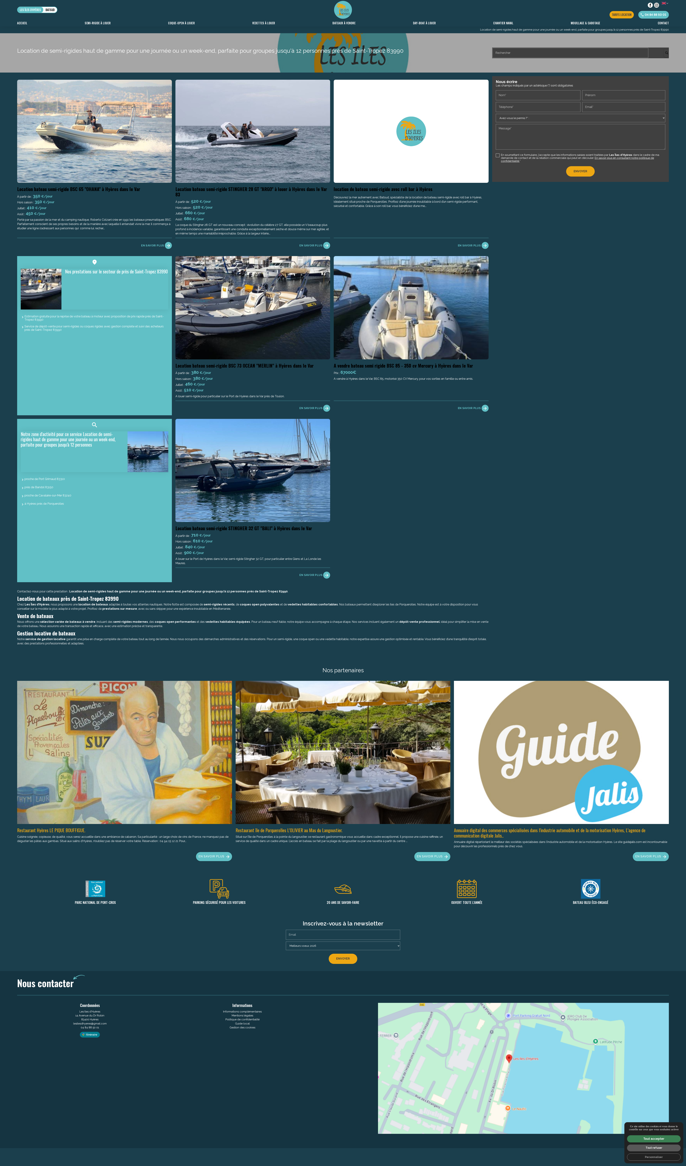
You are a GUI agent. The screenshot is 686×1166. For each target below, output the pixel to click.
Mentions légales (242, 1015)
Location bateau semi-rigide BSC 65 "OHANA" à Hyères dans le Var (78, 188)
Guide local (242, 1023)
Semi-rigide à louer (98, 23)
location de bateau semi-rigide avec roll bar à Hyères (383, 188)
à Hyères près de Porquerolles (44, 503)
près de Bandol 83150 (38, 487)
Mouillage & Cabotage (585, 23)
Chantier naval (503, 23)
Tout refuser (654, 1147)
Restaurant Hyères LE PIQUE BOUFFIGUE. (51, 830)
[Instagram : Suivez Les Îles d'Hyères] (656, 5)
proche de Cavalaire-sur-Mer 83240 (47, 495)
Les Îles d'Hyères (30, 10)
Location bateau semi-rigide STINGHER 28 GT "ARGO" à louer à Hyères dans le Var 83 (251, 191)
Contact (663, 23)
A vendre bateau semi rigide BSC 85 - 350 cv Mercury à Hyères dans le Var (403, 365)
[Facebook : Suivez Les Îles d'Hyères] (650, 5)
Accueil (22, 23)
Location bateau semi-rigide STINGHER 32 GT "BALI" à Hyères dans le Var (243, 528)
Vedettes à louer (263, 23)
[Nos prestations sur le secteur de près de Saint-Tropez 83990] (41, 289)
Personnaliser (654, 1156)
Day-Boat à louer (424, 23)
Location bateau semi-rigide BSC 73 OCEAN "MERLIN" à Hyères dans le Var (244, 365)
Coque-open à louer (181, 23)
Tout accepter (653, 1138)
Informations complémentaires (242, 1011)
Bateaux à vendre (344, 23)
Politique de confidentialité (242, 1019)
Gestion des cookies (242, 1027)
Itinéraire (91, 1034)
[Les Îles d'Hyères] (343, 10)
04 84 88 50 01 (90, 1027)
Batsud (50, 10)
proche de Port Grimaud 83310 (44, 479)
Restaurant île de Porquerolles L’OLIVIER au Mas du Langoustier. (289, 830)
